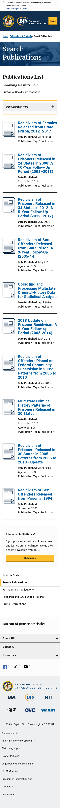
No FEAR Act (9, 771)
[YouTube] (26, 667)
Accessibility (9, 733)
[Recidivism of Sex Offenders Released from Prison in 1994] (9, 503)
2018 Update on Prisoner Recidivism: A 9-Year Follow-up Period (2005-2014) (37, 326)
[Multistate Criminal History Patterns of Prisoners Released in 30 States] (9, 414)
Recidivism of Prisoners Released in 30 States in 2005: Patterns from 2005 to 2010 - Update (37, 453)
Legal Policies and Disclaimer (18, 763)
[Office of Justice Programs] (8, 21)
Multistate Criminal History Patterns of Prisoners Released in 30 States (36, 407)
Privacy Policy (9, 756)
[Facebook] (6, 667)
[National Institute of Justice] (48, 700)
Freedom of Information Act (17, 779)
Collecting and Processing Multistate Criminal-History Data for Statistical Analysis (37, 290)
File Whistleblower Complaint (17, 740)
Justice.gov (8, 794)
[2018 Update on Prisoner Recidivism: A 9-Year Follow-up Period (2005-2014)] (9, 333)
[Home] (31, 21)
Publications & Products (21, 36)
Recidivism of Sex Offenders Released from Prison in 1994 (35, 494)
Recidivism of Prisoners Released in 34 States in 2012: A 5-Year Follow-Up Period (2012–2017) (36, 207)
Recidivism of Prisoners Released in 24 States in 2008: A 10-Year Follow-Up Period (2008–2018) (36, 163)
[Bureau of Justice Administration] (12, 700)
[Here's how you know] (30, 5)
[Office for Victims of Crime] (30, 712)
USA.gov (6, 786)
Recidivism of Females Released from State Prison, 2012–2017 (37, 127)
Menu (53, 21)
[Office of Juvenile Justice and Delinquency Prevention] (12, 713)
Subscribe (30, 557)
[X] (16, 667)
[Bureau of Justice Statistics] (30, 702)
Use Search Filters (17, 106)
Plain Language (10, 748)
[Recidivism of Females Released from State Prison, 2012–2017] (9, 135)
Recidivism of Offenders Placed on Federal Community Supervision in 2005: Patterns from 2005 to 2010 (37, 367)
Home (5, 36)
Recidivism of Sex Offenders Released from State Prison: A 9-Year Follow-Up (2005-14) (35, 248)
